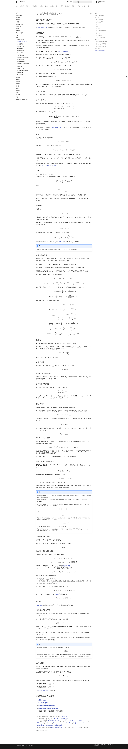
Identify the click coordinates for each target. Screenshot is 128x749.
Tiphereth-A (56, 721)
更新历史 (64, 717)
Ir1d (62, 721)
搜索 (46, 6)
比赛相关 (22, 6)
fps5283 (50, 721)
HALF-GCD (39, 605)
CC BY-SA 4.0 (55, 727)
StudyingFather (53, 725)
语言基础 (35, 6)
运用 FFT (61, 242)
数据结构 (67, 6)
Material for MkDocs (25, 747)
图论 (73, 6)
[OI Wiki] (16, 2)
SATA (62, 727)
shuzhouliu (73, 721)
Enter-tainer (84, 721)
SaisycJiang (40, 725)
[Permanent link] (54, 20)
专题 (88, 6)
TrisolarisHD (40, 723)
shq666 (47, 725)
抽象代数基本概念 (63, 51)
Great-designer (68, 723)
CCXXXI (79, 721)
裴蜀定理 (57, 594)
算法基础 (41, 6)
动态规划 (52, 6)
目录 (96, 13)
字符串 (57, 6)
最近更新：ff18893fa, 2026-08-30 (103, 745)
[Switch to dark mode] (71, 2)
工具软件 (28, 6)
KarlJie (75, 723)
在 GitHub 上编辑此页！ (61, 719)
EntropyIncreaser (58, 723)
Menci (79, 723)
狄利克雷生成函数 (43, 690)
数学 (62, 6)
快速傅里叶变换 (42, 27)
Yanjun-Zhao (48, 723)
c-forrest (66, 721)
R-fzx (83, 723)
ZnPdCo (61, 725)
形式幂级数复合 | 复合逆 (49, 166)
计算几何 (78, 6)
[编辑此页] (91, 14)
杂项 (83, 6)
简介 (17, 6)
